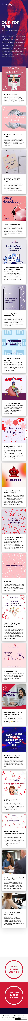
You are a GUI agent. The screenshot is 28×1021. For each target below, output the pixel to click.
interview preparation (15, 36)
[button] (25, 3)
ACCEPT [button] (18, 1019)
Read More (24, 1019)
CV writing (6, 36)
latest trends (17, 38)
